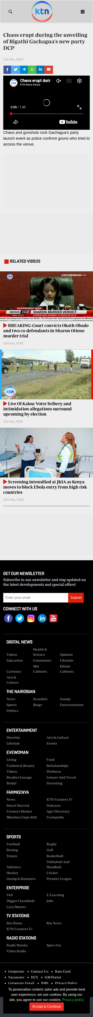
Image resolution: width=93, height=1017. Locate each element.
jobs (49, 901)
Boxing (12, 850)
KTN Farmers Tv (19, 929)
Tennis (11, 856)
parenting (54, 783)
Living (11, 759)
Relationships (57, 766)
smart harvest (17, 805)
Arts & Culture (12, 679)
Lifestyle (66, 660)
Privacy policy (73, 1000)
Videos (11, 771)
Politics (12, 711)
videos (11, 654)
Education (14, 660)
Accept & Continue (46, 1006)
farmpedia (55, 817)
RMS (44, 983)
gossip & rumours (20, 879)
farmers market (19, 811)
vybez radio (16, 951)
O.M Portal (53, 977)
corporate (16, 971)
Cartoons (13, 671)
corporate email (21, 983)
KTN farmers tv (59, 799)
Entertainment (71, 705)
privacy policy (66, 983)
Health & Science (40, 651)
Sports (11, 705)
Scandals (40, 699)
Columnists (42, 660)
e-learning (55, 895)
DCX (34, 977)
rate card (63, 971)
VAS (9, 895)
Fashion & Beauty (20, 766)
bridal (11, 783)
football (13, 844)
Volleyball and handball (57, 864)
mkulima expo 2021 (21, 817)
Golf (49, 850)
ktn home (14, 923)
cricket (52, 873)
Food (50, 759)
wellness (53, 771)
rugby (51, 844)
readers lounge (19, 777)
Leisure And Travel (61, 777)
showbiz (13, 737)
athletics (13, 867)
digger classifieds (20, 901)
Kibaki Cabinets (67, 668)
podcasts (53, 805)
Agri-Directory (58, 811)
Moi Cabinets (40, 668)
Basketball (54, 856)
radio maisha (17, 945)
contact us (39, 971)
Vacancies (16, 977)
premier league (59, 879)
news (10, 799)
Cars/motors (16, 907)
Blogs (37, 705)
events (51, 743)
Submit (76, 597)
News (10, 699)
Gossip (65, 699)
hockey (12, 873)
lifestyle (13, 743)
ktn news (53, 923)
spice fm (53, 945)
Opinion (66, 654)
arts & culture (57, 737)
